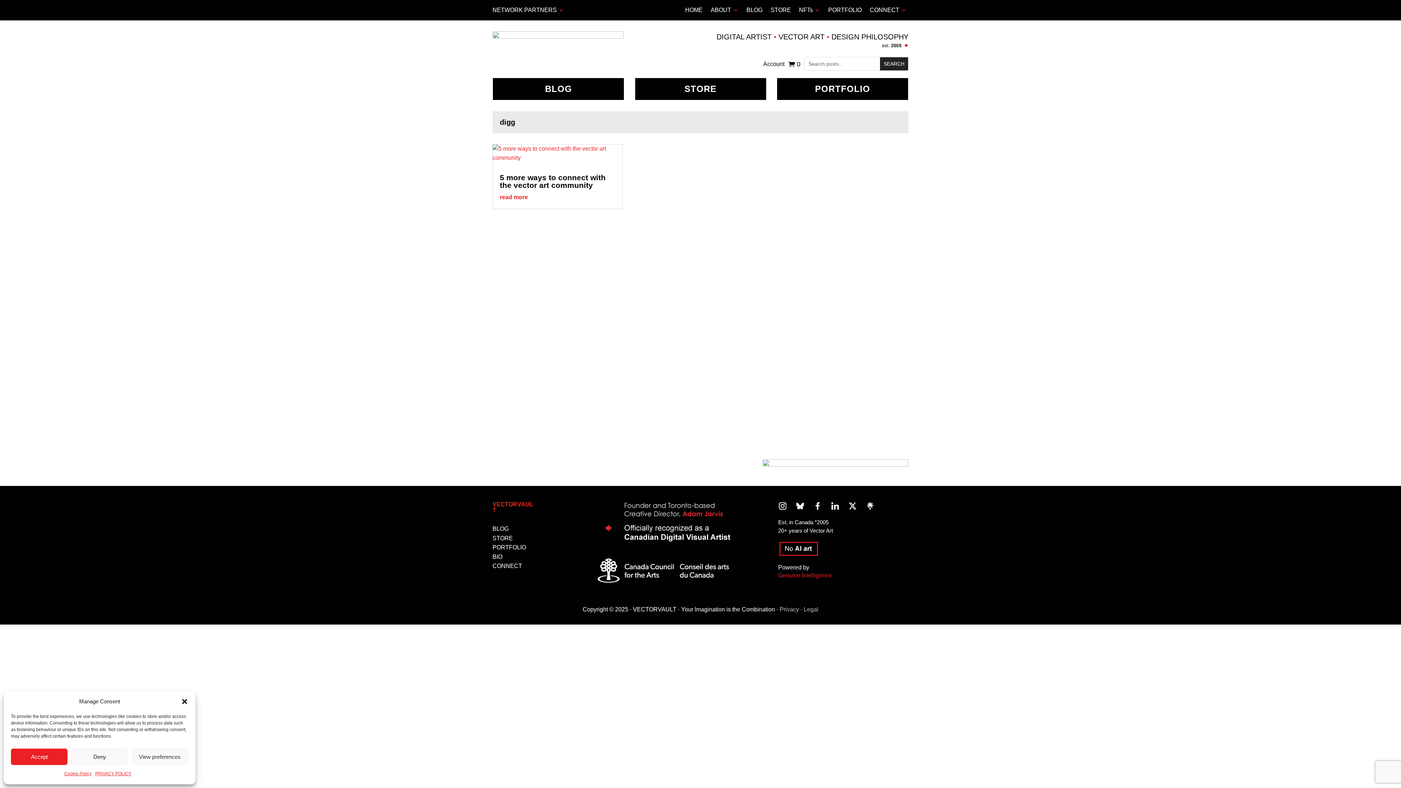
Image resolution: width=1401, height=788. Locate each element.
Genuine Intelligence (805, 575)
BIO (497, 557)
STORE (781, 10)
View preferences (160, 757)
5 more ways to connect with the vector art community (553, 181)
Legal (811, 609)
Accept (39, 757)
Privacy (789, 609)
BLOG (754, 10)
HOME (694, 10)
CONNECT (884, 10)
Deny (99, 757)
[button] (184, 701)
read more (514, 197)
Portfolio (842, 89)
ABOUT (721, 10)
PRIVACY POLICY (113, 773)
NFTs (806, 10)
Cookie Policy (78, 773)
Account (773, 64)
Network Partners (525, 10)
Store (700, 89)
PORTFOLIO (845, 10)
